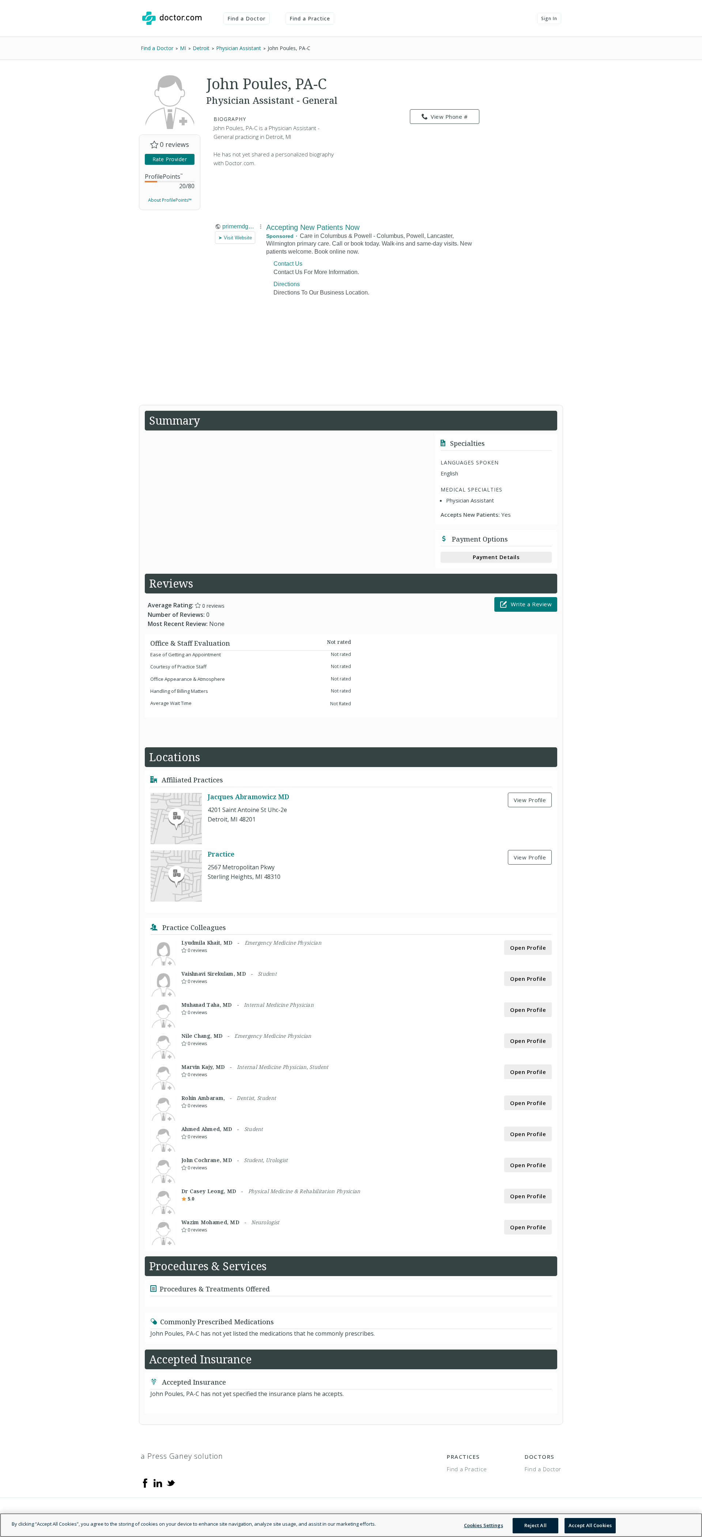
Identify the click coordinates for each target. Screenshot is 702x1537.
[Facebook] (145, 1482)
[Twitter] (170, 1482)
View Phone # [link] (449, 116)
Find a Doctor (246, 18)
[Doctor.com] (172, 18)
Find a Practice (310, 18)
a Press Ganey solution (182, 1456)
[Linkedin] (158, 1482)
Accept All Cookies (590, 1525)
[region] (351, 1525)
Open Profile (528, 947)
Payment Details (496, 557)
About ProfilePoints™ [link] (170, 200)
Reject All (535, 1525)
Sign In (549, 18)
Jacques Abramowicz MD (248, 796)
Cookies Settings (483, 1525)
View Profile (530, 800)
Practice (221, 854)
